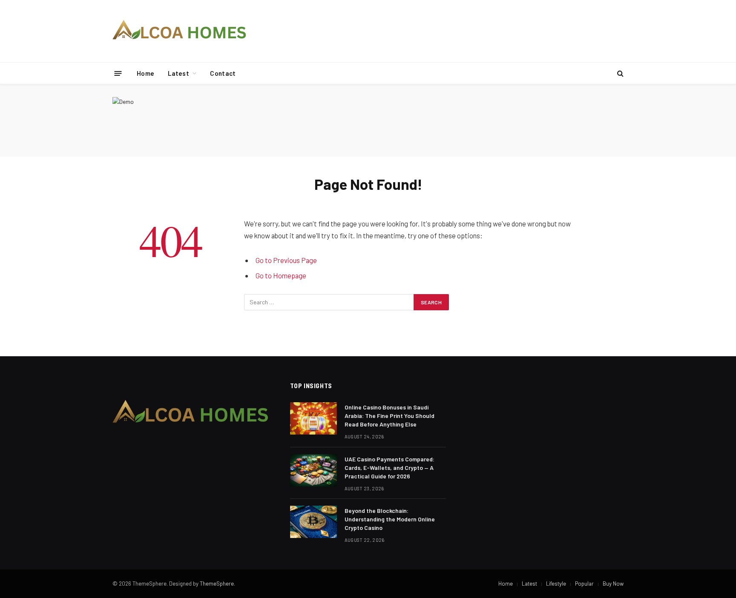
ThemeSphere (217, 583)
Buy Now (613, 583)
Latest (178, 73)
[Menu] (118, 73)
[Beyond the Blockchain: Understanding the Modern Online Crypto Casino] (313, 522)
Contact (223, 73)
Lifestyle (556, 583)
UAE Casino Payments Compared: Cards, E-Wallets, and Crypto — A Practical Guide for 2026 (389, 467)
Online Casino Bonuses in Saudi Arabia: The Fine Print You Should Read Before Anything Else (389, 415)
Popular (584, 583)
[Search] (619, 73)
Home (145, 73)
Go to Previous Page (286, 260)
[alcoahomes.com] (179, 31)
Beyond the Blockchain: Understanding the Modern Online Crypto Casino (390, 519)
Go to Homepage (281, 275)
